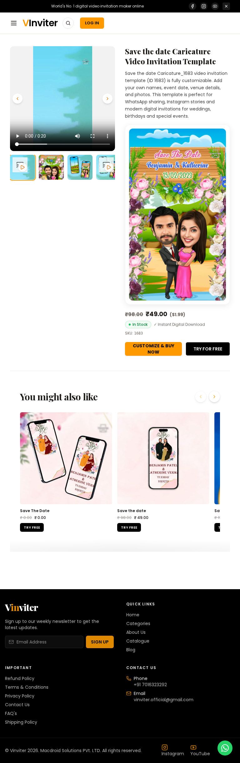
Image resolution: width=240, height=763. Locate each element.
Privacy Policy (19, 696)
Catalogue (137, 641)
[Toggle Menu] (14, 23)
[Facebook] (192, 6)
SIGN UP (100, 642)
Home (132, 615)
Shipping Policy (21, 722)
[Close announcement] (226, 6)
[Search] (68, 23)
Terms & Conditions (26, 687)
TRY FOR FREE (207, 349)
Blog (130, 650)
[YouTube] (215, 6)
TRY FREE (32, 527)
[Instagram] (204, 6)
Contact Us (17, 705)
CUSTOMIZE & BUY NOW (153, 349)
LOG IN (92, 23)
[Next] (107, 99)
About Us (136, 632)
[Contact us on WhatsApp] (225, 748)
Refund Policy (19, 678)
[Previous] (17, 99)
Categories (138, 623)
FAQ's (11, 713)
